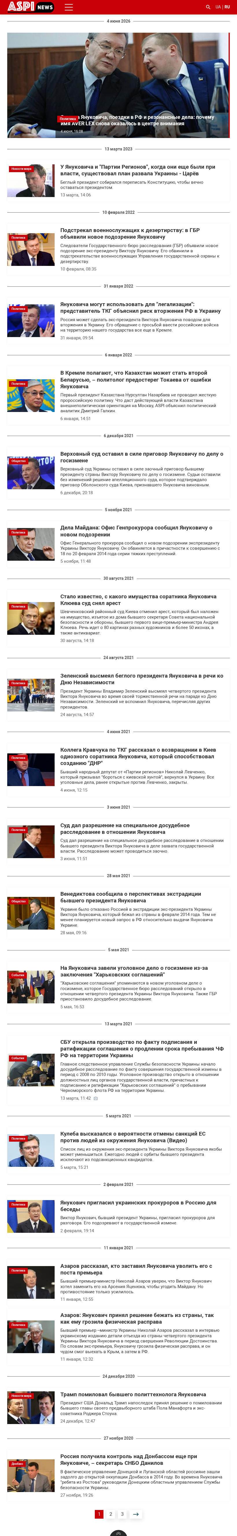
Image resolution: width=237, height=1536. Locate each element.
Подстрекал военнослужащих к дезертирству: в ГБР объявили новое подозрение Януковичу (130, 233)
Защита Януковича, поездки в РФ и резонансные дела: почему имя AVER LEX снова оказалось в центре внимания (137, 120)
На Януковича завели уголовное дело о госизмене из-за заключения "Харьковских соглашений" (134, 971)
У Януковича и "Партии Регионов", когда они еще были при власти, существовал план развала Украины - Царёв (137, 170)
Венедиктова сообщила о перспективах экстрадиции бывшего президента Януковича (130, 897)
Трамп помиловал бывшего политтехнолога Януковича (133, 1394)
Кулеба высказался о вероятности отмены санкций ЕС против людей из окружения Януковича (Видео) (132, 1137)
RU (227, 7)
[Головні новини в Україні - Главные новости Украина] (30, 7)
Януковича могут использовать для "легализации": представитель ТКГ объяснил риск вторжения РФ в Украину (140, 307)
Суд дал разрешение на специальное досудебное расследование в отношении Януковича (125, 828)
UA (218, 7)
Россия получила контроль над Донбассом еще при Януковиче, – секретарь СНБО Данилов (128, 1459)
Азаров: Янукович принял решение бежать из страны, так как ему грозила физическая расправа (137, 1318)
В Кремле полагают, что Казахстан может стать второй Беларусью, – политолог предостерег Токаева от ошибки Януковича (135, 380)
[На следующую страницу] (135, 1514)
